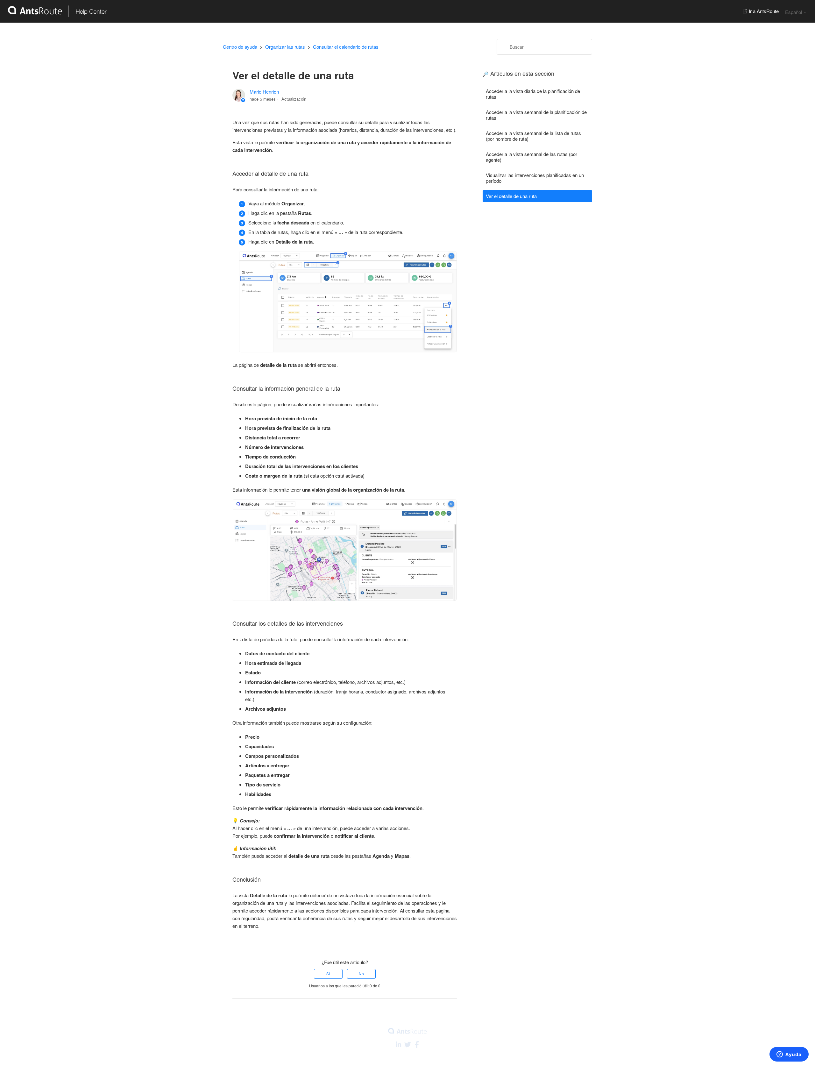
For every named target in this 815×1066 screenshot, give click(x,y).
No (361, 973)
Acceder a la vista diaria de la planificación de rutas (533, 94)
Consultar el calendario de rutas (346, 46)
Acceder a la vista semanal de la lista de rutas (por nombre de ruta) (533, 136)
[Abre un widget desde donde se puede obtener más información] (789, 1055)
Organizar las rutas (285, 46)
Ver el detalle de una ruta (511, 196)
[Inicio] (53, 11)
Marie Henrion (264, 91)
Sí (328, 973)
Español (794, 12)
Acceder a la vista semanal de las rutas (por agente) (531, 157)
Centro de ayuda (240, 46)
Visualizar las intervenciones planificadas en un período (535, 178)
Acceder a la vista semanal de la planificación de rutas (536, 115)
